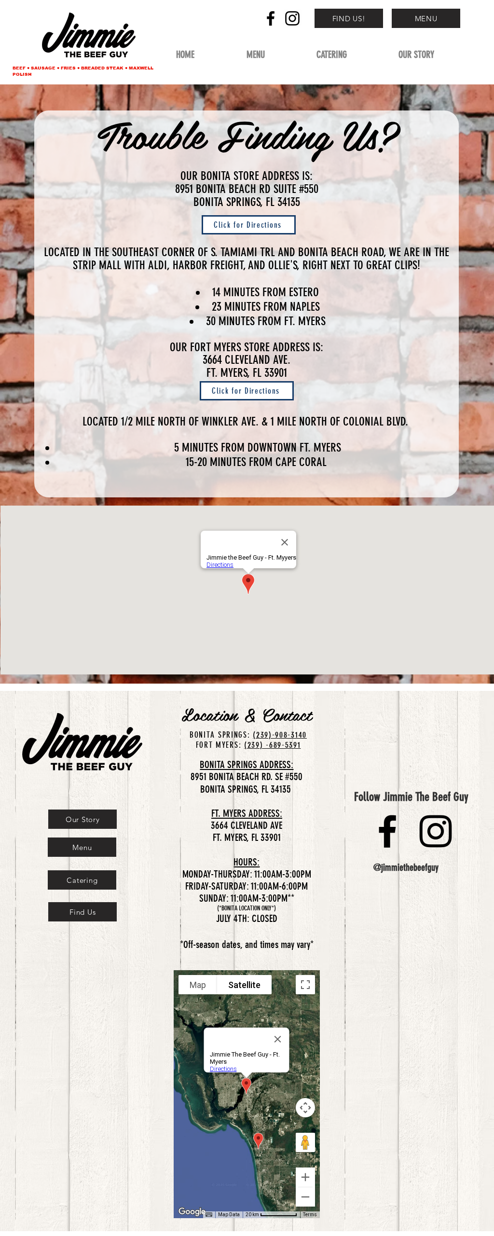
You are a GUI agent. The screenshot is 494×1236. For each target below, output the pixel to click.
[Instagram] (292, 18)
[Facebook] (270, 18)
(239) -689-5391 (272, 745)
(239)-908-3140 (280, 735)
